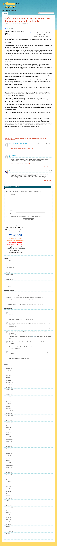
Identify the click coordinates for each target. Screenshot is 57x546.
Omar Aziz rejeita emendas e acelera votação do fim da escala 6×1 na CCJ (23, 302)
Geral (16, 128)
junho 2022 (8, 479)
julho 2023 (8, 455)
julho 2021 (8, 491)
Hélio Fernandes (10, 267)
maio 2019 (8, 524)
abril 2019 (8, 526)
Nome (11, 207)
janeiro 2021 (9, 500)
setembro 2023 (9, 451)
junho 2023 (8, 458)
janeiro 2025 (9, 413)
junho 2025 (8, 401)
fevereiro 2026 (9, 382)
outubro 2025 (9, 392)
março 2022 (8, 486)
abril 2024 (8, 434)
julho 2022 (8, 477)
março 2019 (8, 529)
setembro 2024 (9, 422)
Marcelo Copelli (9, 274)
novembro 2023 (9, 446)
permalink (25, 128)
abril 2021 (8, 495)
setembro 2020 (9, 507)
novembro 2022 (9, 472)
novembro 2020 (9, 503)
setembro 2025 (9, 394)
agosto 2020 (9, 510)
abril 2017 (8, 533)
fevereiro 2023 (9, 465)
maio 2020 (8, 517)
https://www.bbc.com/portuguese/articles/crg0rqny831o (22, 163)
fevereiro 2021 (9, 498)
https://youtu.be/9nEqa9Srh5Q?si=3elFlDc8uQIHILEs (22, 148)
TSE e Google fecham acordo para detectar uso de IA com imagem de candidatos (25, 304)
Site (10, 213)
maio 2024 (8, 432)
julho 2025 (8, 399)
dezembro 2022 (9, 469)
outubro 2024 (9, 420)
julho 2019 (8, 519)
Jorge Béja (8, 272)
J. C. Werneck (9, 269)
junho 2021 (8, 493)
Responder (48, 151)
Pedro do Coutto (10, 279)
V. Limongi (8, 286)
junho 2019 (8, 521)
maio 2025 (8, 403)
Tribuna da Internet (10, 5)
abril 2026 (8, 377)
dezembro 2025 (9, 387)
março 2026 (8, 380)
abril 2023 (8, 460)
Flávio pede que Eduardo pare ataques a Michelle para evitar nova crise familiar (24, 297)
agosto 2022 (9, 474)
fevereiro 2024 (9, 439)
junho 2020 (8, 514)
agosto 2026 (9, 368)
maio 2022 (8, 481)
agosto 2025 (9, 396)
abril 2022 (8, 484)
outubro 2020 (9, 505)
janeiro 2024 (9, 441)
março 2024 (8, 436)
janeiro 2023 (9, 467)
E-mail (11, 210)
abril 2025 (8, 406)
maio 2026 (8, 375)
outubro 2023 (9, 448)
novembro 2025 (9, 389)
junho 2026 (8, 373)
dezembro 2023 (9, 444)
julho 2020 (8, 512)
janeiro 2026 (9, 384)
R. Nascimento (9, 281)
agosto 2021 (9, 488)
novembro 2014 (9, 536)
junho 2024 (8, 429)
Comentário (12, 194)
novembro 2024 (9, 418)
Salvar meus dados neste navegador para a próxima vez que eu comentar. (26, 216)
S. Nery (7, 284)
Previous (8, 134)
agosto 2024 (9, 425)
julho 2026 (8, 370)
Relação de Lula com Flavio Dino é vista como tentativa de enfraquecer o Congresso (26, 299)
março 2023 (8, 462)
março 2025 (8, 408)
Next (50, 134)
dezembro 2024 (9, 415)
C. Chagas (8, 260)
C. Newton (8, 262)
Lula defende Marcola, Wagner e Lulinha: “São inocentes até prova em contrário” (25, 295)
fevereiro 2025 (9, 410)
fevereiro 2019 (9, 531)
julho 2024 (8, 427)
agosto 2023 (9, 453)
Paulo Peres (9, 277)
